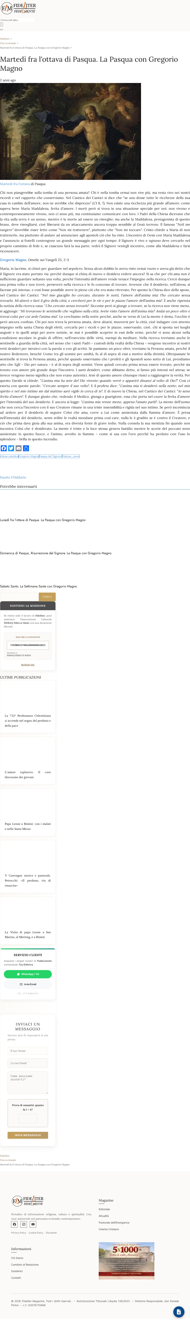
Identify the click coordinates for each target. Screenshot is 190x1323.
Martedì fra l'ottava (15, 184)
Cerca (47, 596)
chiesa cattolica (9, 456)
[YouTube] (33, 1224)
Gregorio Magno (29, 456)
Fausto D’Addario (13, 477)
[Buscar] (1, 24)
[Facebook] (14, 1224)
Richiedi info (28, 664)
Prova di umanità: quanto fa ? (28, 1107)
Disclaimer (51, 1232)
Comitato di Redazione (25, 1264)
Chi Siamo (17, 1257)
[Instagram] (23, 1224)
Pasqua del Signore (50, 456)
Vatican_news (70, 456)
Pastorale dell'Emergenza (114, 1222)
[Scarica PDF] (178, 1311)
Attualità (104, 1215)
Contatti (16, 1277)
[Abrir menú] (1, 29)
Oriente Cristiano (109, 1229)
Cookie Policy (36, 1232)
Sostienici (17, 1271)
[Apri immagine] (126, 1260)
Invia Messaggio (28, 1135)
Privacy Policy (18, 1232)
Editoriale (104, 1209)
